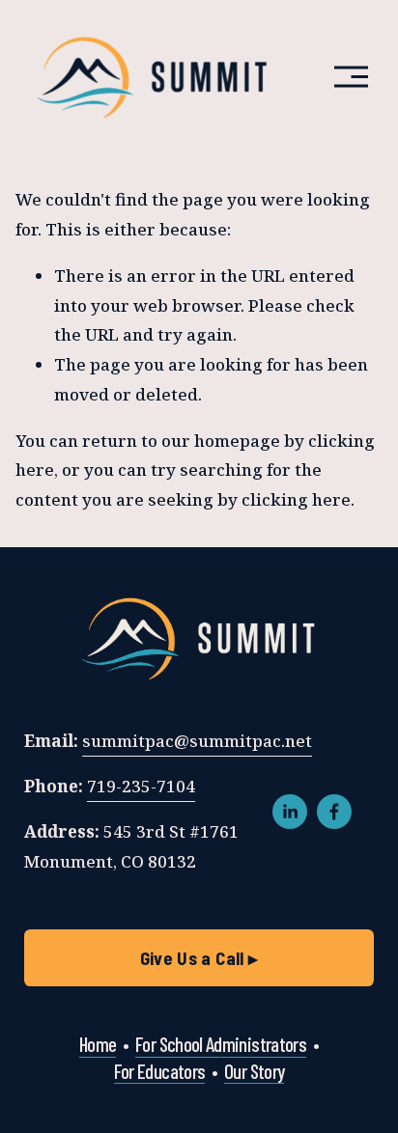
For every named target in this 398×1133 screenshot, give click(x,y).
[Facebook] (334, 811)
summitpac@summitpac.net (197, 741)
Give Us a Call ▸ (199, 958)
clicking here (296, 499)
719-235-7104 (141, 786)
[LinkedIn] (289, 811)
